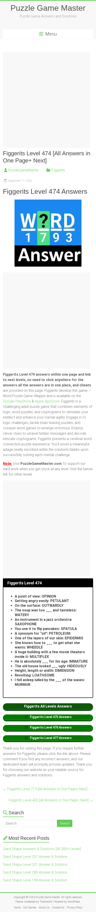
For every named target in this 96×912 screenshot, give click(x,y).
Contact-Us (58, 907)
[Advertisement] (48, 100)
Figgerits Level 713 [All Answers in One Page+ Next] (45, 789)
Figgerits (58, 170)
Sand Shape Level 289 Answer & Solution (35, 872)
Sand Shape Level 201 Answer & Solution (35, 864)
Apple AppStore (47, 401)
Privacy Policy (74, 907)
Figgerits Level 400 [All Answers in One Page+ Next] (51, 800)
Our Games (29, 907)
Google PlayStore (17, 401)
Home (17, 907)
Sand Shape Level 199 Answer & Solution (35, 880)
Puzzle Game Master (48, 8)
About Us (44, 907)
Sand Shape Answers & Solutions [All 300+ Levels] (42, 849)
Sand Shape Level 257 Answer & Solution (35, 857)
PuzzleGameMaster (23, 170)
